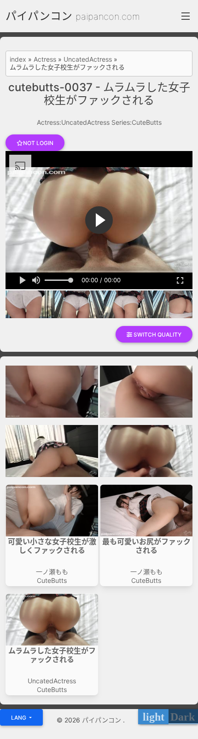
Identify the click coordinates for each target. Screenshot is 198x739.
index (18, 59)
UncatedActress (88, 59)
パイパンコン (39, 16)
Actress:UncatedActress (73, 122)
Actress (45, 59)
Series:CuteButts (136, 122)
